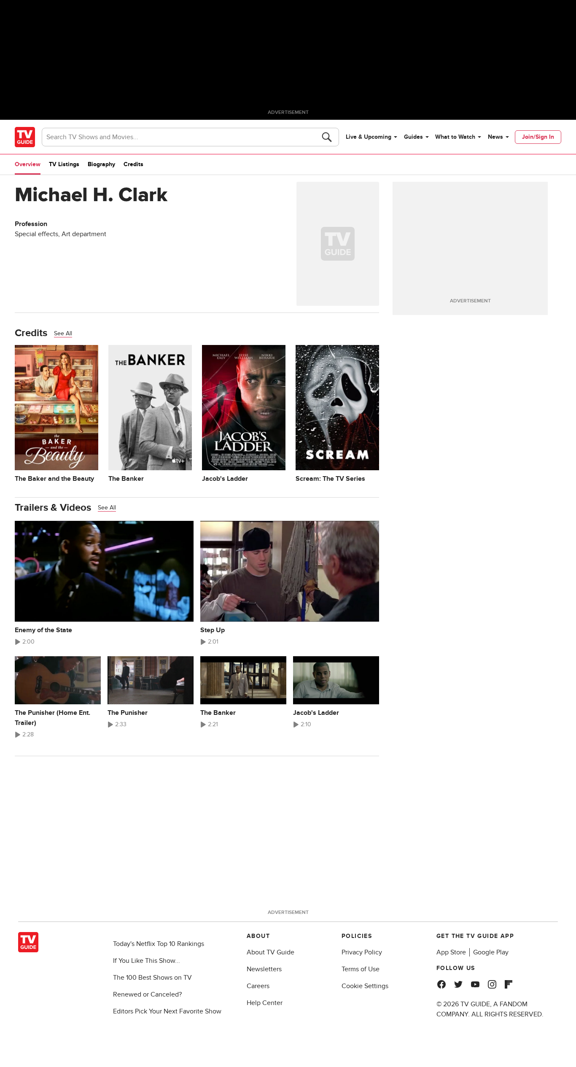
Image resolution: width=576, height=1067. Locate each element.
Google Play (491, 952)
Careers (258, 986)
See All (63, 333)
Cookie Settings (365, 986)
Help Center (265, 1003)
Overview (27, 164)
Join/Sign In (538, 136)
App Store (451, 952)
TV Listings (64, 164)
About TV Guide (270, 952)
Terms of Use (361, 969)
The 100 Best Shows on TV (152, 977)
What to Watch (455, 136)
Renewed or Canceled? (147, 994)
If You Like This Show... (146, 961)
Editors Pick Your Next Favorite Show (167, 1011)
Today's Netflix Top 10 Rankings (158, 944)
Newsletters (264, 969)
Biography (101, 164)
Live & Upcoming (368, 136)
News (495, 136)
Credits (133, 164)
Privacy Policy (362, 952)
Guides (413, 136)
